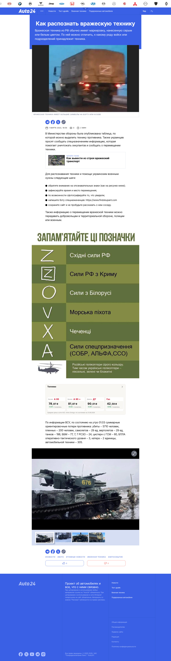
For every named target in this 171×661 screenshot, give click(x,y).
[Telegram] (38, 654)
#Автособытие (115, 557)
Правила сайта (117, 632)
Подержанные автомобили (101, 11)
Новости (52, 11)
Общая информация (119, 622)
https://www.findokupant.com (101, 200)
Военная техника (78, 11)
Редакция (115, 637)
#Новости (50, 557)
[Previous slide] (37, 491)
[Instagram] (43, 654)
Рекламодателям (118, 627)
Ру (152, 11)
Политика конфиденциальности (124, 647)
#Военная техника (96, 557)
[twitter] (58, 122)
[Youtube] (32, 654)
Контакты (115, 642)
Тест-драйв (64, 11)
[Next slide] (134, 491)
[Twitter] (26, 654)
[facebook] (53, 122)
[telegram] (47, 122)
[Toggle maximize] (134, 453)
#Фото (61, 557)
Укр (144, 11)
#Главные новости (75, 557)
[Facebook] (21, 654)
